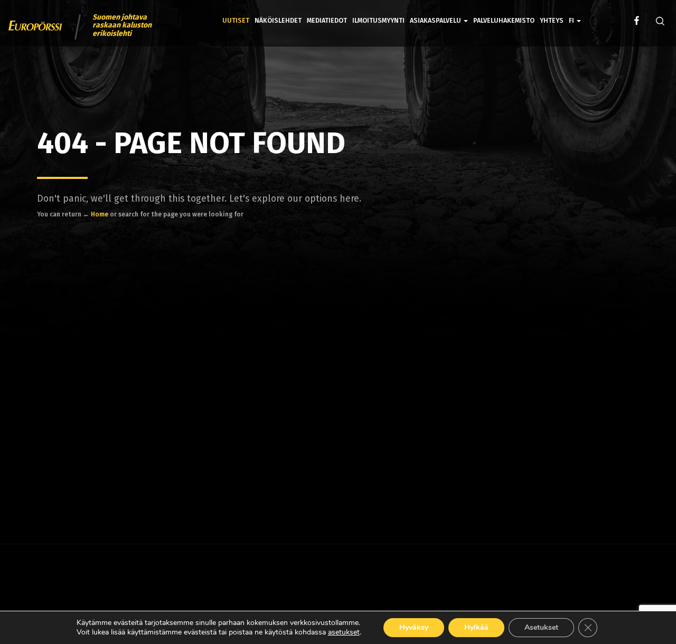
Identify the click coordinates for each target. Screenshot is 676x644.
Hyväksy (413, 627)
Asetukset (541, 627)
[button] (575, 13)
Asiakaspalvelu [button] (436, 20)
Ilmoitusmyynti (378, 20)
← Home (95, 214)
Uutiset (235, 20)
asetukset (344, 632)
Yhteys (552, 20)
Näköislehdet (278, 20)
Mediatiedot (327, 20)
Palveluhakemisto (503, 20)
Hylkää (476, 627)
